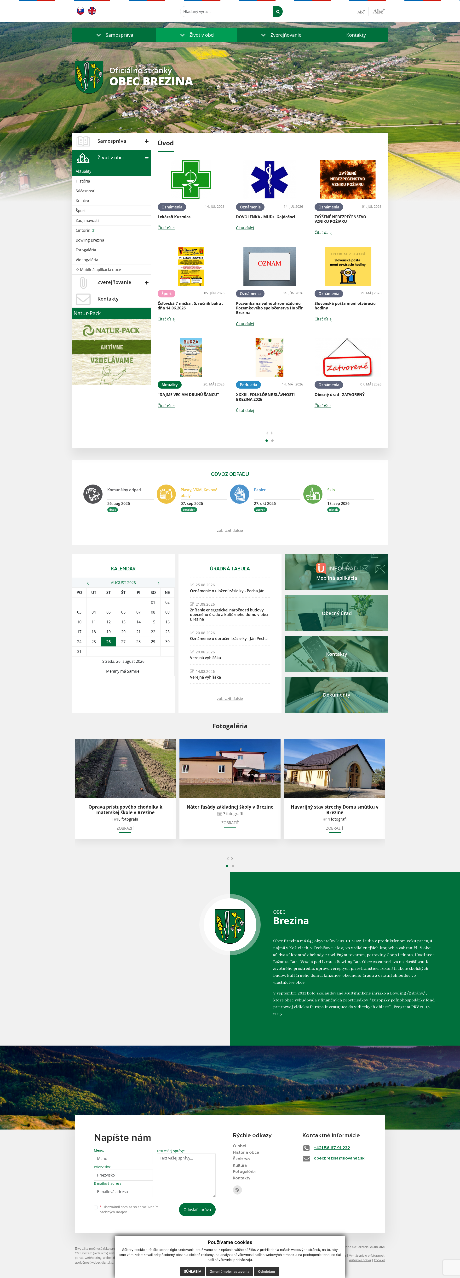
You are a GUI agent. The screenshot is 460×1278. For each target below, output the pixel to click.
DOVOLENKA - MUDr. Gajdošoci (265, 216)
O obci (239, 1146)
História (83, 181)
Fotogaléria (86, 250)
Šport (81, 210)
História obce (246, 1152)
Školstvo (241, 1159)
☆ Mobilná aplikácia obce (98, 269)
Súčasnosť (85, 191)
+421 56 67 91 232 (332, 1148)
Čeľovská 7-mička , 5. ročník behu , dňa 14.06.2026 (190, 306)
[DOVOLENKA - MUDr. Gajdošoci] (269, 179)
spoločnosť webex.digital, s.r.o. (96, 1262)
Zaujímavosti (87, 220)
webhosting (93, 1257)
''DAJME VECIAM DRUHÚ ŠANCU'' (188, 394)
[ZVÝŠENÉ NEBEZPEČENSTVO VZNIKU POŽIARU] (348, 179)
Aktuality (83, 171)
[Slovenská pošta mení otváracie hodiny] (348, 266)
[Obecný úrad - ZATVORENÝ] (348, 357)
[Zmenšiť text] (363, 11)
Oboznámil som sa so (129, 1209)
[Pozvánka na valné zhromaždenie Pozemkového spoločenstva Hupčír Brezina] (269, 266)
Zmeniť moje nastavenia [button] (229, 1271)
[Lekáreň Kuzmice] (191, 179)
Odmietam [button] (266, 1271)
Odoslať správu (197, 1209)
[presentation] (267, 432)
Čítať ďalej (167, 228)
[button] (114, 35)
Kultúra (82, 200)
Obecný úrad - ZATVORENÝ (340, 394)
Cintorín (83, 230)
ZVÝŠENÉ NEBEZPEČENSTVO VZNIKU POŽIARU (340, 219)
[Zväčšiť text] (379, 10)
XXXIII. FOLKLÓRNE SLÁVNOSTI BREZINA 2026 (265, 397)
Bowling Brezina (90, 240)
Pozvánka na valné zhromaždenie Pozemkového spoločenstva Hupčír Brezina (269, 308)
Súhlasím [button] (192, 1271)
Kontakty (356, 35)
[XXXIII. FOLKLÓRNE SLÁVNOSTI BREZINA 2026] (269, 357)
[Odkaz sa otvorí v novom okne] (237, 1190)
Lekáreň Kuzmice (174, 216)
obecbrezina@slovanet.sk (339, 1158)
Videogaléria (87, 259)
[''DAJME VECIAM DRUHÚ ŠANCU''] (191, 357)
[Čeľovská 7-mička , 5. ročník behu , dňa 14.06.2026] (191, 266)
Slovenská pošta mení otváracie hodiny (345, 306)
